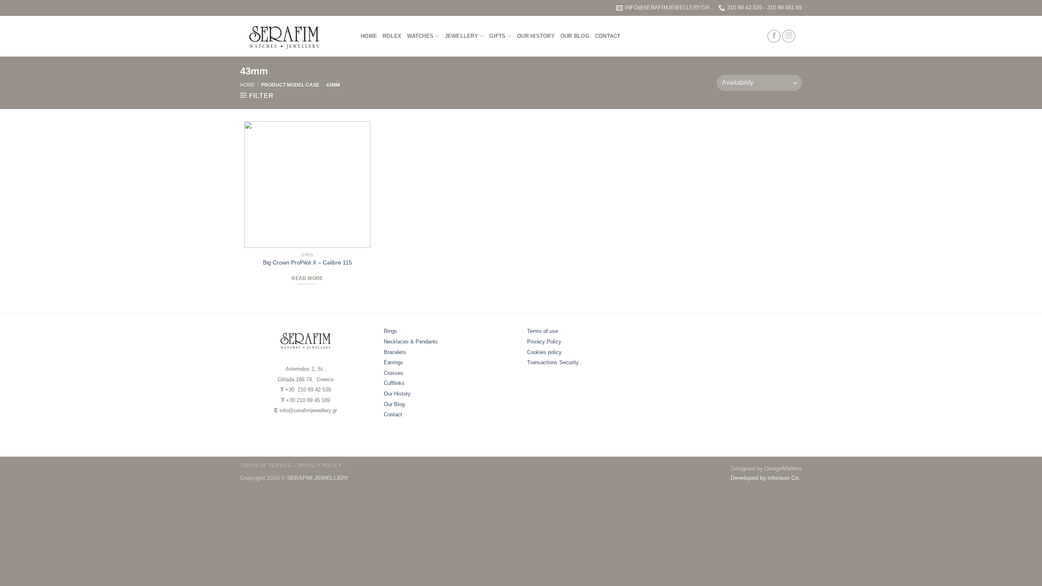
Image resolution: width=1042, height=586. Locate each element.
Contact (608, 36)
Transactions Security (553, 362)
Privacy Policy (544, 342)
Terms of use (542, 331)
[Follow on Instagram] (788, 36)
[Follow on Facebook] (774, 36)
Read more (307, 278)
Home (369, 36)
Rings (390, 331)
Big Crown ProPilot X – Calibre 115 (307, 262)
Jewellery (461, 36)
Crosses (393, 373)
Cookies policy (544, 352)
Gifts (497, 36)
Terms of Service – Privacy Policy (290, 465)
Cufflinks (394, 383)
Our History (536, 36)
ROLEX (392, 36)
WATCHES (420, 36)
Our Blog (574, 36)
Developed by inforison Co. (765, 477)
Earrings (393, 362)
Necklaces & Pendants (411, 342)
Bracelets (395, 352)
